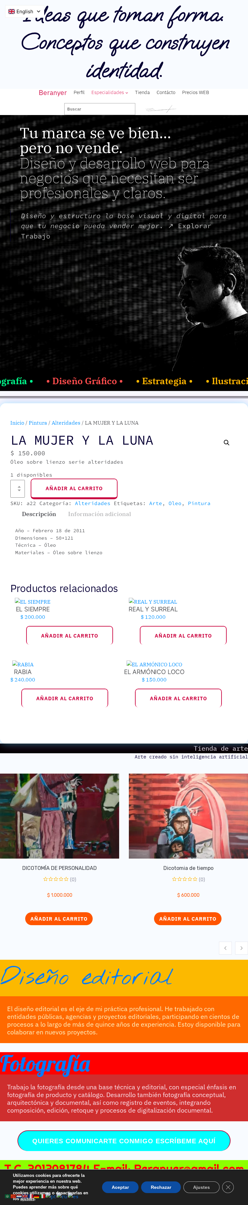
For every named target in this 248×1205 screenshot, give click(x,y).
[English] (25, 1195)
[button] (226, 443)
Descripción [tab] (39, 514)
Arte (155, 503)
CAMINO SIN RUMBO (199, 868)
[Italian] (43, 1195)
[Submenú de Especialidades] (126, 92)
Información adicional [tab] (99, 514)
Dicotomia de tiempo (71, 868)
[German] (37, 1195)
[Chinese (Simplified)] (13, 1195)
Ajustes (201, 1187)
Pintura (38, 422)
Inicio (17, 422)
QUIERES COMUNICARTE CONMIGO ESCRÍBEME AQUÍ (124, 1141)
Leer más (198, 918)
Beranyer (53, 92)
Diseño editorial (87, 978)
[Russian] (62, 1195)
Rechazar (161, 1187)
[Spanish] (73, 1195)
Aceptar (120, 1187)
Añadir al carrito (74, 488)
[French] (31, 1195)
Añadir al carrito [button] (69, 635)
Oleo (175, 503)
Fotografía (45, 1063)
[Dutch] (19, 1195)
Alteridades (66, 422)
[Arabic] (8, 1195)
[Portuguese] (51, 1195)
